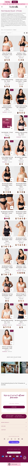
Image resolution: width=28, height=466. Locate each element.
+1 (26, 218)
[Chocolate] (20, 218)
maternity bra (10, 14)
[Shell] (19, 60)
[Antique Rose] (10, 327)
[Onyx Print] (23, 60)
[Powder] (8, 301)
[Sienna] (22, 113)
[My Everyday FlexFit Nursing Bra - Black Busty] (7, 174)
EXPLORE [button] (3, 426)
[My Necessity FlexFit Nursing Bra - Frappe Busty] (7, 256)
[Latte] (20, 86)
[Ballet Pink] (22, 218)
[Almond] (18, 273)
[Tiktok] (8, 439)
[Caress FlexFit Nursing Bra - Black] (7, 70)
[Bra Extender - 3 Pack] (7, 123)
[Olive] (20, 327)
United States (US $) (13, 452)
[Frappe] (18, 218)
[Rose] (22, 273)
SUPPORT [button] (3, 429)
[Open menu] (3, 6)
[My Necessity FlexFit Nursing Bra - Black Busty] (7, 228)
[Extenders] (7, 138)
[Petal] (7, 86)
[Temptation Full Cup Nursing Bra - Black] (7, 284)
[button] (25, 458)
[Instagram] (15, 439)
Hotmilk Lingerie (13, 449)
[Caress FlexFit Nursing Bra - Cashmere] (9, 86)
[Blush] (8, 327)
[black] (4, 327)
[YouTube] (22, 439)
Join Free (14, 407)
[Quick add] (11, 49)
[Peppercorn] (9, 60)
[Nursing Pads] (5, 138)
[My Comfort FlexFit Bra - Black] (20, 164)
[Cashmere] (6, 164)
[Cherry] (24, 218)
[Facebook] (4, 439)
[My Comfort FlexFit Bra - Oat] (22, 164)
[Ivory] (7, 60)
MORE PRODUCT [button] (5, 422)
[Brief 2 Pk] (9, 138)
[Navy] (24, 273)
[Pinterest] (11, 439)
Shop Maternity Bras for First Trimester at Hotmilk (13, 384)
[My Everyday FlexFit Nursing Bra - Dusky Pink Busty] (8, 192)
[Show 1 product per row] (24, 33)
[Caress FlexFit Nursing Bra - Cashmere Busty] (24, 113)
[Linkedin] (18, 439)
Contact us (7, 25)
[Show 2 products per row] (27, 33)
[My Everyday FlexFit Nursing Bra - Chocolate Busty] (10, 192)
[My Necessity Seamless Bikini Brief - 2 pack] (7, 202)
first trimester (23, 16)
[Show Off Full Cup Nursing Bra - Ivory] (7, 43)
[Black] (5, 60)
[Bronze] (23, 301)
